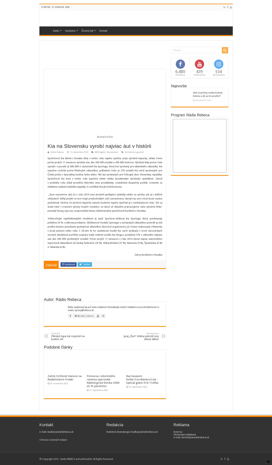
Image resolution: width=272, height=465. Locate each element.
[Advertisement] (105, 57)
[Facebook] (227, 7)
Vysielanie (70, 30)
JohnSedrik (86, 459)
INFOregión (100, 152)
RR (46, 30)
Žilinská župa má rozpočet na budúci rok (68, 336)
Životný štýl (87, 30)
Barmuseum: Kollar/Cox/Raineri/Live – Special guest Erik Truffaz (142, 379)
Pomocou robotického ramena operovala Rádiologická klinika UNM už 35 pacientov (103, 381)
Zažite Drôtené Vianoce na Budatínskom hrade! (65, 377)
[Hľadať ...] (225, 50)
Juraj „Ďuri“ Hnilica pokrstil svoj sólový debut (141, 336)
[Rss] (224, 7)
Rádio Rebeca (57, 152)
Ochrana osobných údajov (53, 439)
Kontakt (103, 30)
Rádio (56, 30)
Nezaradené (112, 152)
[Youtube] (230, 7)
